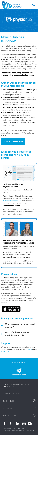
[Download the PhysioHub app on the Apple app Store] (11, 309)
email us (29, 349)
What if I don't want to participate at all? (17, 334)
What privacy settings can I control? (20, 325)
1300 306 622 (6, 352)
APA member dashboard (12, 201)
